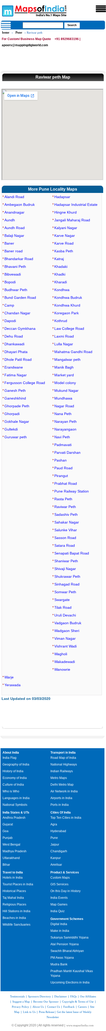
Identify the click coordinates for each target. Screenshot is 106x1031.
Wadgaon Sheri (66, 631)
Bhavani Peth (15, 266)
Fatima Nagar (15, 375)
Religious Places (14, 904)
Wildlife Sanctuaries (16, 924)
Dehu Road (13, 336)
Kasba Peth (63, 251)
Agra (53, 824)
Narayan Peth (65, 421)
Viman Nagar (65, 638)
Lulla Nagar (63, 344)
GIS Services (59, 884)
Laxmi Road (64, 336)
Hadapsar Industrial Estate (76, 204)
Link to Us (29, 1011)
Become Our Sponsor (46, 1001)
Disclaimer (60, 996)
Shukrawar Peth (67, 576)
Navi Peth (62, 437)
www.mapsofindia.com (80, 1025)
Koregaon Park (66, 313)
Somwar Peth (65, 592)
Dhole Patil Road (18, 359)
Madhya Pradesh (14, 851)
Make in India (59, 931)
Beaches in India (14, 918)
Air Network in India (64, 791)
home (5, 32)
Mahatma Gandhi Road (73, 352)
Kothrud (60, 321)
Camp (9, 305)
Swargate (62, 600)
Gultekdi (11, 429)
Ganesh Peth (15, 390)
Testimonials (17, 996)
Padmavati (63, 445)
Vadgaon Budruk (67, 623)
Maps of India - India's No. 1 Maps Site (7, 10)
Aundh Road (14, 228)
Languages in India (16, 798)
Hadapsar (62, 197)
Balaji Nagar (14, 235)
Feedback (69, 1006)
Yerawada (12, 685)
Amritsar (56, 864)
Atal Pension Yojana (64, 944)
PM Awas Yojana (62, 957)
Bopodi (10, 282)
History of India (13, 771)
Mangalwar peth (67, 359)
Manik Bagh (64, 367)
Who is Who (11, 791)
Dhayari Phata (16, 352)
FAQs (73, 996)
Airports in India (61, 798)
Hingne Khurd (65, 212)
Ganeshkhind (15, 398)
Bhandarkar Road (18, 259)
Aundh (9, 220)
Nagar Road (64, 406)
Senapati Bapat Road (71, 553)
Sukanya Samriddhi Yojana (69, 937)
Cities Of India (60, 812)
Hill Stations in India (16, 911)
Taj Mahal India (13, 898)
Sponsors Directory (39, 996)
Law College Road (69, 328)
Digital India (58, 924)
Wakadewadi (64, 662)
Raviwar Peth (65, 507)
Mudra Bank (58, 964)
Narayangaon (65, 429)
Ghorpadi (12, 414)
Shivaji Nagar (65, 569)
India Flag (9, 758)
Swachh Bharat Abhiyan (67, 951)
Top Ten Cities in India (65, 817)
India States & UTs (16, 812)
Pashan (60, 460)
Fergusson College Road (24, 383)
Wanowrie (62, 669)
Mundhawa (63, 398)
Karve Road (64, 243)
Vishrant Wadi (65, 646)
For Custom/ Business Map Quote (26, 39)
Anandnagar (14, 212)
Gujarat (8, 824)
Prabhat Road (65, 483)
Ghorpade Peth (16, 406)
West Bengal (11, 844)
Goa (5, 831)
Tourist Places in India (18, 884)
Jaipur (54, 844)
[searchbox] (43, 25)
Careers (82, 1006)
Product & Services (64, 872)
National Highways (63, 764)
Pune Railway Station (71, 491)
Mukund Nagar (66, 390)
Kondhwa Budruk (68, 297)
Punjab (8, 838)
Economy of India (15, 778)
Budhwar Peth (15, 290)
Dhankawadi (14, 344)
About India (11, 752)
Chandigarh (58, 851)
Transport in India (63, 752)
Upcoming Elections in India (70, 982)
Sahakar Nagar (66, 522)
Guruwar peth (15, 437)
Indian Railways (61, 771)
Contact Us (53, 1006)
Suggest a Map (21, 1001)
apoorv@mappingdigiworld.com (25, 45)
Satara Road (64, 545)
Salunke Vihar (65, 530)
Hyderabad (58, 831)
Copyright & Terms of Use (78, 1001)
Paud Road (63, 468)
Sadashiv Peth (66, 514)
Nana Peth (63, 414)
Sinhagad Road (67, 584)
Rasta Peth (63, 499)
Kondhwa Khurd (67, 305)
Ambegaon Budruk (19, 204)
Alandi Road (14, 197)
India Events (59, 898)
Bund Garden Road (20, 297)
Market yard (64, 375)
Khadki (59, 274)
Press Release (46, 1011)
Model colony (65, 383)
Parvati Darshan (67, 452)
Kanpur (55, 858)
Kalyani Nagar (65, 228)
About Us (38, 1006)
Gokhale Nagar (16, 421)
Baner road (13, 251)
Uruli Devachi (65, 615)
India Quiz (57, 911)
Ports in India (59, 805)
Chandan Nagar (17, 313)
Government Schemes (66, 919)
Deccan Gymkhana (20, 328)
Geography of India (16, 764)
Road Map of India (63, 758)
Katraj (59, 259)
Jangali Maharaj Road (72, 220)
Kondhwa (61, 290)
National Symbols (15, 805)
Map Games (58, 904)
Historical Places (14, 891)
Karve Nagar (64, 235)
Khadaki (60, 266)
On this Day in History (65, 891)
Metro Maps (58, 778)
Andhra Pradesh (14, 817)
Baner (9, 243)
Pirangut (61, 476)
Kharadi (60, 282)
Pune (18, 32)
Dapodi (10, 321)
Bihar (6, 864)
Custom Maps (60, 877)
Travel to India (13, 872)
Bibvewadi (12, 274)
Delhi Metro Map (62, 784)
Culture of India (13, 784)
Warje (9, 677)
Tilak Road (63, 607)
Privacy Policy (20, 1006)
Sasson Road (65, 538)
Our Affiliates (88, 996)
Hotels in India (13, 877)
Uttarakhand (11, 858)
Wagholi (60, 654)
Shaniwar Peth (66, 561)
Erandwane (13, 367)
